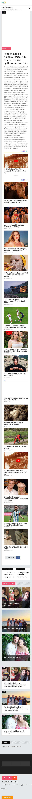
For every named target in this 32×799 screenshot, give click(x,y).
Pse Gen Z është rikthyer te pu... (15, 629)
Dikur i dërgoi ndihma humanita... (12, 604)
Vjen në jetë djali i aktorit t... (14, 658)
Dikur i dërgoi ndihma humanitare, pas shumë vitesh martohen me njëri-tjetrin (15, 685)
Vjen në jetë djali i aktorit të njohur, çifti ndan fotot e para (14, 732)
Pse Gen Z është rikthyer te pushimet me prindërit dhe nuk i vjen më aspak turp (15, 709)
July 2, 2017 (7, 48)
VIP (4, 12)
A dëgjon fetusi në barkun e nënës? (10, 9)
